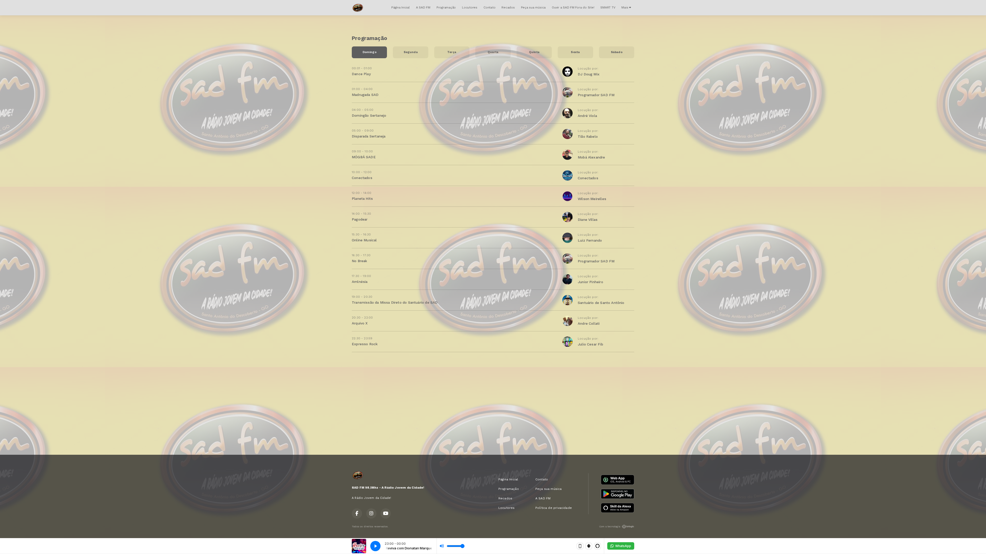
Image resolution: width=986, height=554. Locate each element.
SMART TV (607, 7)
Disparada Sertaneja (368, 136)
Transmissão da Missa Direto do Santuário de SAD (395, 302)
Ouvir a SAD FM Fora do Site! (573, 7)
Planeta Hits (362, 198)
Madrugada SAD (365, 95)
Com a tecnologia (609, 526)
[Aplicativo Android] (588, 546)
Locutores (469, 7)
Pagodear (359, 219)
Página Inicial (400, 7)
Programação (446, 7)
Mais (625, 7)
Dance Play (361, 74)
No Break (359, 261)
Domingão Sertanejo (369, 115)
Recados (508, 7)
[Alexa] (597, 546)
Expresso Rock (365, 344)
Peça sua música (533, 7)
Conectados (362, 178)
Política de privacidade (553, 508)
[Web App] (580, 546)
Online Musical (364, 240)
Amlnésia (359, 282)
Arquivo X (360, 323)
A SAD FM (423, 7)
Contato (489, 7)
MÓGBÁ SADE (364, 157)
